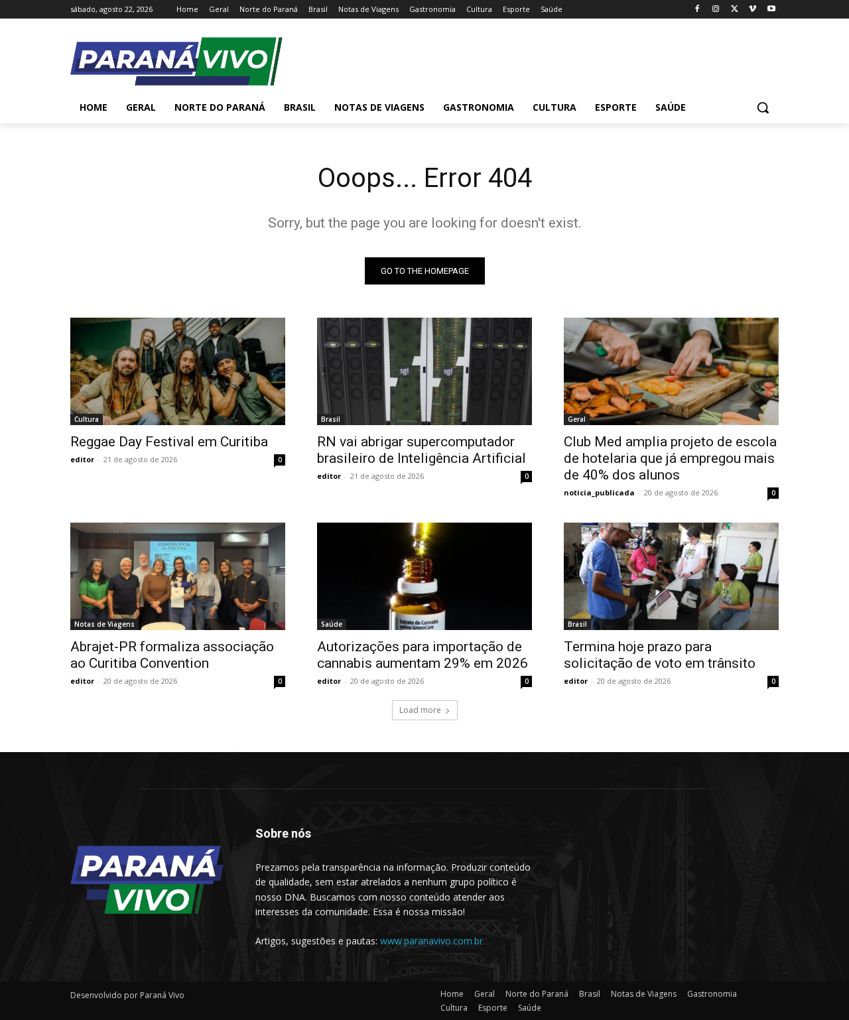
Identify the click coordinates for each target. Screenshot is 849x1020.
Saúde (331, 624)
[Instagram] (716, 9)
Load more (420, 710)
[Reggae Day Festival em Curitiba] (177, 371)
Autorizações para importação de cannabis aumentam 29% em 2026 (422, 655)
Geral (577, 419)
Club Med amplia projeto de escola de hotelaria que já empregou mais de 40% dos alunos (670, 458)
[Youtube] (771, 9)
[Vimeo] (752, 9)
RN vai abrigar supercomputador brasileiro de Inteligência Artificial (421, 450)
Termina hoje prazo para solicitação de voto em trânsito (659, 655)
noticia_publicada (599, 492)
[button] (763, 107)
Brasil (330, 419)
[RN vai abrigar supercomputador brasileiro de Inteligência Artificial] (424, 371)
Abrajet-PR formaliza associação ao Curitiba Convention (172, 655)
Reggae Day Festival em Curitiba (169, 442)
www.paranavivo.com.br (431, 940)
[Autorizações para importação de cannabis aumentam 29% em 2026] (424, 576)
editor (82, 459)
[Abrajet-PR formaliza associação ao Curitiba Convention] (177, 576)
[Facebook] (697, 9)
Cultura (86, 419)
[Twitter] (734, 9)
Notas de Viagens (104, 624)
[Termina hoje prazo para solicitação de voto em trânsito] (671, 576)
